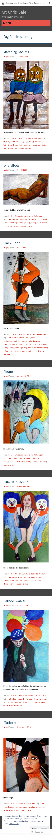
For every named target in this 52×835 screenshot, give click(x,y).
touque (37, 702)
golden (11, 223)
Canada (13, 142)
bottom (27, 219)
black (18, 219)
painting (31, 145)
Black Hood (12, 243)
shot (14, 351)
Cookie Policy (14, 824)
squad (28, 351)
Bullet (14, 338)
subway (38, 807)
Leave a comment (25, 148)
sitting (44, 145)
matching (18, 145)
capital (33, 338)
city (17, 807)
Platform (9, 723)
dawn (19, 341)
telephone (36, 462)
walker (43, 702)
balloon (14, 699)
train (11, 810)
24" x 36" (14, 216)
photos (30, 348)
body (22, 219)
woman (10, 226)
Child (20, 458)
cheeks (39, 219)
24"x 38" (14, 138)
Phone (8, 372)
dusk (20, 807)
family (24, 458)
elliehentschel (8, 581)
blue (7, 142)
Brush (25, 138)
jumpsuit (44, 344)
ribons (15, 702)
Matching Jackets (16, 52)
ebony (45, 219)
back (13, 219)
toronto (11, 148)
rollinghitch (7, 351)
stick (20, 702)
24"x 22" (14, 804)
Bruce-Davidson (9, 807)
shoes (5, 584)
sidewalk (17, 462)
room (39, 223)
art (4, 142)
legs (16, 223)
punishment (38, 348)
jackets (29, 142)
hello (29, 458)
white (5, 226)
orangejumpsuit (15, 348)
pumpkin (38, 145)
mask (12, 145)
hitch (34, 344)
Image (5, 57)
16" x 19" (14, 455)
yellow (5, 706)
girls (24, 142)
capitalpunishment (10, 341)
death (24, 341)
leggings (6, 145)
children (19, 142)
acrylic (20, 138)
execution (7, 344)
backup (14, 577)
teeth (5, 148)
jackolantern (37, 142)
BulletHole (20, 338)
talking (28, 462)
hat (34, 699)
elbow (5, 223)
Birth (24, 334)
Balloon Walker (14, 601)
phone (10, 462)
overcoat (45, 699)
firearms (15, 344)
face (16, 581)
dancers (39, 577)
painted (31, 581)
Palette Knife (32, 138)
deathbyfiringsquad (34, 341)
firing (20, 344)
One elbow (11, 166)
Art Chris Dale (14, 12)
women (17, 226)
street (23, 462)
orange (25, 145)
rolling (45, 348)
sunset (5, 810)
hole (38, 344)
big (18, 577)
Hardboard (31, 334)
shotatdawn (21, 351)
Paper (40, 138)
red (42, 581)
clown (33, 577)
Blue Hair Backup (15, 482)
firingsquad (27, 344)
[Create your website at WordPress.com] (26, 3)
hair (20, 581)
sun (43, 807)
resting (33, 223)
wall (16, 148)
